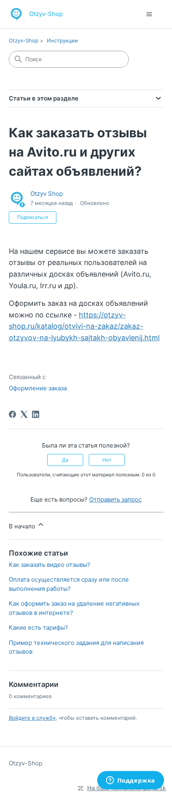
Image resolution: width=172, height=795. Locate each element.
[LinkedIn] (35, 414)
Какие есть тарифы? (38, 627)
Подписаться (32, 217)
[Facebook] (12, 414)
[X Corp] (24, 414)
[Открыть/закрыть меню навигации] (149, 14)
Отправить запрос (115, 499)
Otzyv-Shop (23, 40)
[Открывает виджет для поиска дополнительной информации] (130, 781)
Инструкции (62, 40)
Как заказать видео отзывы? (49, 564)
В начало (23, 526)
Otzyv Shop (46, 193)
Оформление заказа (38, 388)
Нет (106, 460)
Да (65, 460)
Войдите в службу (32, 718)
